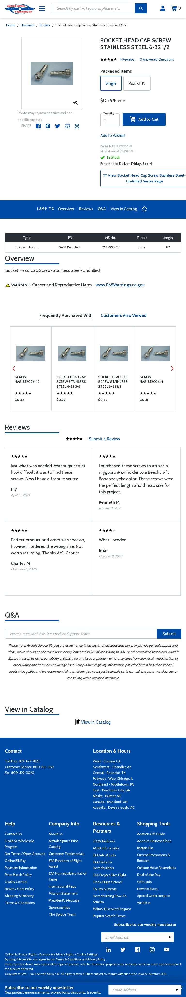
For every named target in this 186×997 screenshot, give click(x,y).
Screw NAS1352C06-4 (151, 379)
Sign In (162, 8)
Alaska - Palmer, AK (107, 796)
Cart (179, 8)
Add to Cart (147, 119)
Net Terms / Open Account (25, 853)
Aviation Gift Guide (151, 834)
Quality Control (16, 882)
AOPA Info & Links (106, 848)
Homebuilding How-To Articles (110, 899)
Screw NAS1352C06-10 (27, 379)
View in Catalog (124, 208)
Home (11, 25)
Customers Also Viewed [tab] (124, 315)
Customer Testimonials (66, 853)
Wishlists (144, 903)
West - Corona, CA (106, 761)
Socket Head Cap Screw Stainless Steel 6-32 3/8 (71, 382)
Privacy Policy (96, 959)
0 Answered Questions (157, 59)
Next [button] (172, 368)
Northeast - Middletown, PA (113, 784)
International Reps (62, 886)
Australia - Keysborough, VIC (114, 807)
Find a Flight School (107, 882)
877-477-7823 (29, 761)
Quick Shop (31, 401)
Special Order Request (153, 896)
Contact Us (13, 834)
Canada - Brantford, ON (110, 802)
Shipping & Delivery (19, 896)
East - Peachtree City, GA (111, 790)
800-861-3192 (43, 767)
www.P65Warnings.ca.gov (120, 285)
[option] (52, 73)
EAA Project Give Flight (109, 875)
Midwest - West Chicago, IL (113, 778)
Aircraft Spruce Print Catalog (63, 844)
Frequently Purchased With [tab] (66, 315)
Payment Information (21, 868)
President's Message (64, 900)
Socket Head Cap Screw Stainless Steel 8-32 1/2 (113, 382)
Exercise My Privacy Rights (56, 954)
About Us (56, 834)
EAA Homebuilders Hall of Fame (67, 876)
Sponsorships (59, 907)
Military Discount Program (112, 909)
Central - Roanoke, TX (109, 773)
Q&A (102, 208)
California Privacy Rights (21, 954)
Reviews (86, 208)
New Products (147, 889)
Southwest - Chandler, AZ (112, 767)
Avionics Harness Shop (154, 841)
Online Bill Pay (15, 861)
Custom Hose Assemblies (156, 868)
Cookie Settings (87, 954)
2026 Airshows (104, 841)
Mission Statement (63, 893)
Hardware (27, 25)
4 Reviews (127, 59)
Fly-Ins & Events (105, 889)
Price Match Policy (18, 875)
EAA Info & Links (104, 855)
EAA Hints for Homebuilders (103, 865)
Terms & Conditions (20, 903)
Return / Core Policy (19, 889)
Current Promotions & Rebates (153, 858)
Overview (66, 208)
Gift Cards (144, 882)
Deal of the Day (148, 875)
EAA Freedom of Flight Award (65, 864)
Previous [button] (14, 368)
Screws (44, 25)
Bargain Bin (145, 848)
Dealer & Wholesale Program (19, 844)
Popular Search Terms (109, 916)
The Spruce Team (62, 914)
